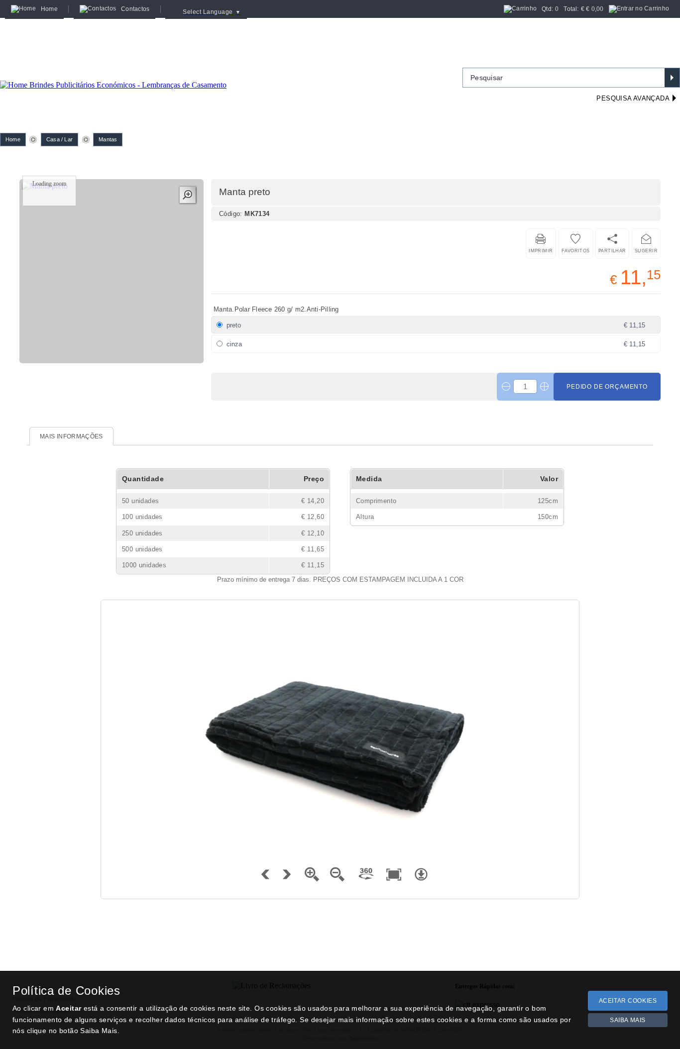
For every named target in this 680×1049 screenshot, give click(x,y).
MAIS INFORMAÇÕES (71, 436)
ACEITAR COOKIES (628, 1001)
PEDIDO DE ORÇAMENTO (607, 386)
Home (12, 139)
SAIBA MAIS (628, 1020)
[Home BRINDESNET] (113, 73)
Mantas (108, 139)
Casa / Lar (59, 139)
